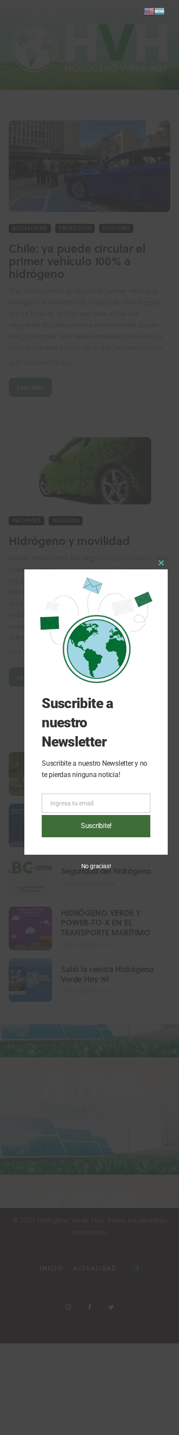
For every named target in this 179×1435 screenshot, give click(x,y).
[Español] (159, 10)
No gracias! (96, 866)
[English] (149, 10)
